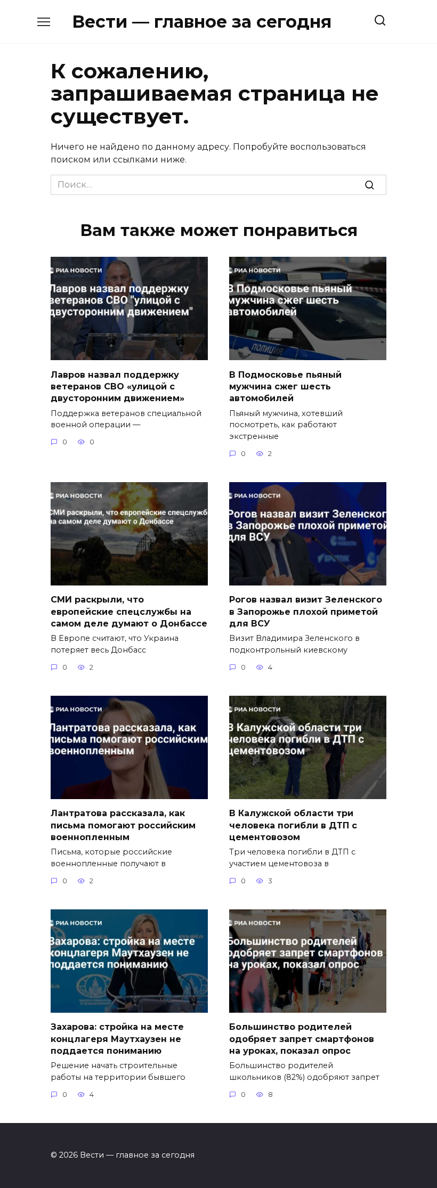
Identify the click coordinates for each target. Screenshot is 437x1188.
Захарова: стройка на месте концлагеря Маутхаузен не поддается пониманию (117, 1039)
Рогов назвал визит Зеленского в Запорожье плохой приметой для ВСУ (305, 612)
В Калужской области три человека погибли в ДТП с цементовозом (293, 825)
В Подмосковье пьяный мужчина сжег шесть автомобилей (285, 386)
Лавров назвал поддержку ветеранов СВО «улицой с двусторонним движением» (117, 386)
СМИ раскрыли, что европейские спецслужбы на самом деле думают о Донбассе (129, 612)
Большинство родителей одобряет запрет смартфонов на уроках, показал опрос (301, 1039)
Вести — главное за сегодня (201, 21)
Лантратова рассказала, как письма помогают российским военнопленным (123, 825)
